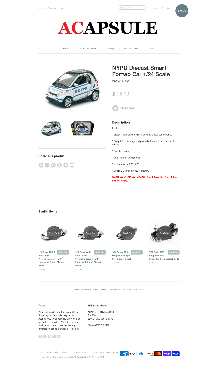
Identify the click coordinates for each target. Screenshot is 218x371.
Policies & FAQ (131, 48)
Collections (84, 289)
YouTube (54, 336)
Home (66, 48)
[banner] (109, 28)
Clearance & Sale (79, 352)
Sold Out (63, 252)
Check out (165, 8)
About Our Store (87, 48)
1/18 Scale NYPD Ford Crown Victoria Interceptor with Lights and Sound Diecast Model (51, 259)
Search (41, 352)
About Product (53, 352)
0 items (156, 8)
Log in (41, 8)
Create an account (55, 8)
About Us (66, 352)
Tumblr (45, 336)
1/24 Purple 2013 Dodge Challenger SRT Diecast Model (121, 255)
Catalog (110, 48)
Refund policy (112, 352)
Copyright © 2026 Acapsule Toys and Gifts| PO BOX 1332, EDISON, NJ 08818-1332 (71, 357)
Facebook (40, 336)
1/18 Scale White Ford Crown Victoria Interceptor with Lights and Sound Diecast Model (88, 259)
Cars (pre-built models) (99, 289)
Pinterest (49, 336)
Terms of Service (97, 352)
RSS (59, 336)
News (152, 48)
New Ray (120, 81)
